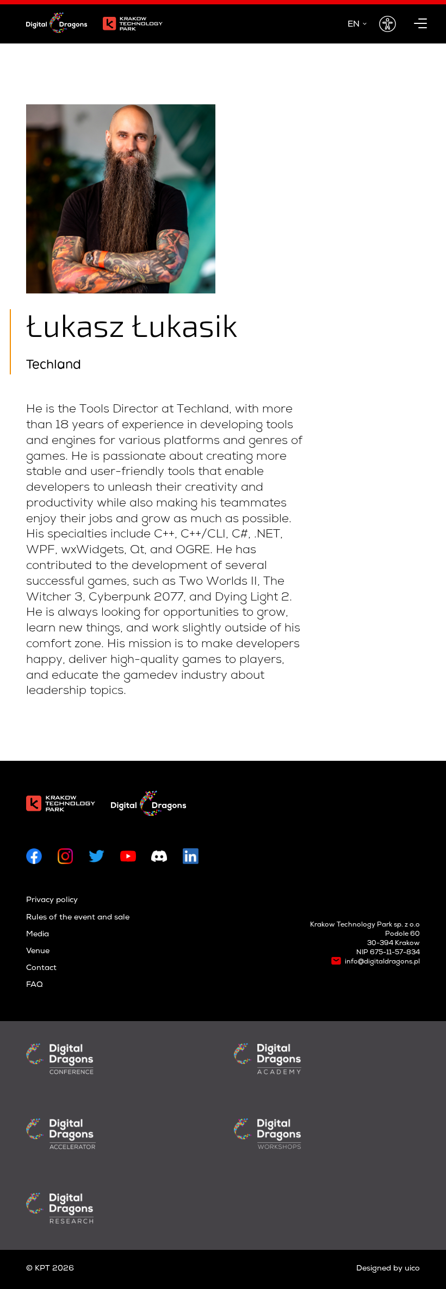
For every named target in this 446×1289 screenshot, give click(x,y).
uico (412, 1269)
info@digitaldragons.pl (382, 962)
